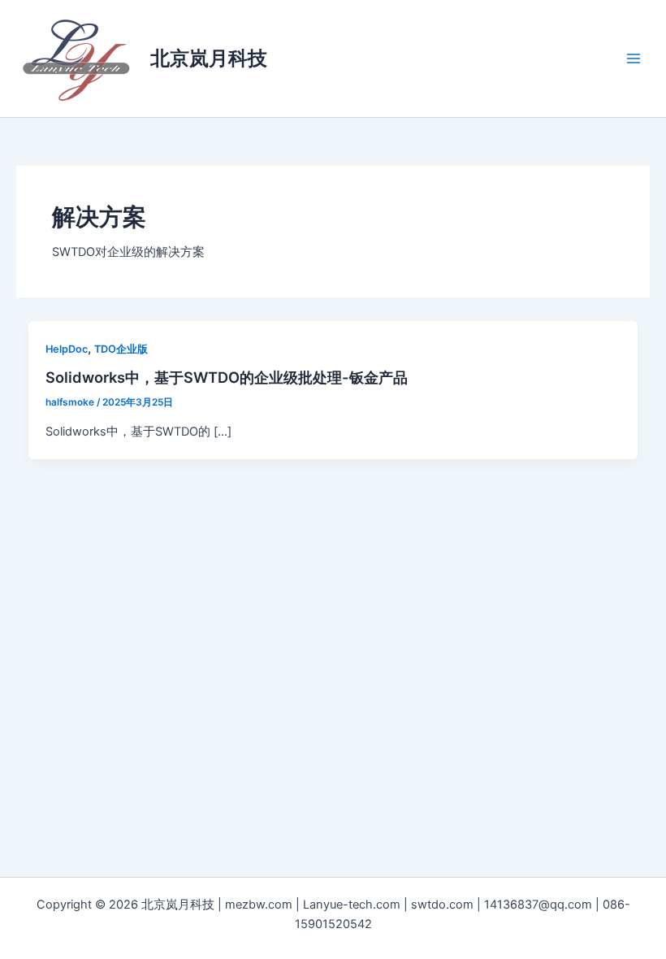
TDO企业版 (121, 349)
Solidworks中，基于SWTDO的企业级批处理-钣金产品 (226, 377)
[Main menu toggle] (633, 58)
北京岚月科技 (208, 58)
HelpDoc (66, 349)
